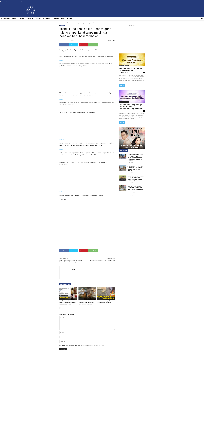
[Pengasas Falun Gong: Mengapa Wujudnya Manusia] (132, 59)
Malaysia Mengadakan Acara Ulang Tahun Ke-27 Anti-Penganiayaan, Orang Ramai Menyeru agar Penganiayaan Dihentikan (135, 157)
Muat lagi (131, 195)
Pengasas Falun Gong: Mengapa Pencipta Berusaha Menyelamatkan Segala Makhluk (130, 107)
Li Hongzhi (121, 72)
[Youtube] (203, 1)
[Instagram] (196, 1)
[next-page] (63, 308)
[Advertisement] (87, 80)
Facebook (61, 60)
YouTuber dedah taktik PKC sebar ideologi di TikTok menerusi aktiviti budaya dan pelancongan (67, 302)
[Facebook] (194, 1)
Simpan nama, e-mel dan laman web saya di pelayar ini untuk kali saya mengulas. (82, 345)
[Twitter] (199, 1)
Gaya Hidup (66, 23)
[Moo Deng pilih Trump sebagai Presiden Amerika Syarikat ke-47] (106, 293)
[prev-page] (60, 308)
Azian (64, 40)
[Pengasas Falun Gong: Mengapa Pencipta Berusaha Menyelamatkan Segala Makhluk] (132, 96)
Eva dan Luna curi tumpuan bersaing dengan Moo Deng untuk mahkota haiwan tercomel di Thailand (86, 302)
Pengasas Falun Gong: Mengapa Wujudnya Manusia (130, 69)
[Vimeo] (201, 1)
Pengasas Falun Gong (123, 65)
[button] (202, 18)
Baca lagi (122, 85)
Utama (60, 23)
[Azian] (60, 41)
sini (70, 199)
